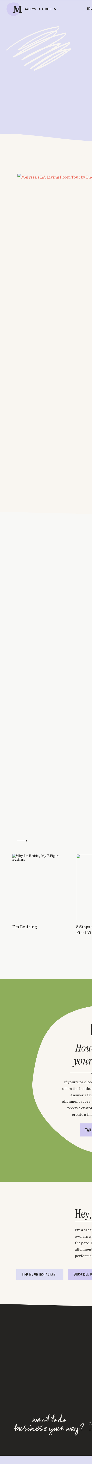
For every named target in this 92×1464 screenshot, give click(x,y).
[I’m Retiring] (38, 887)
